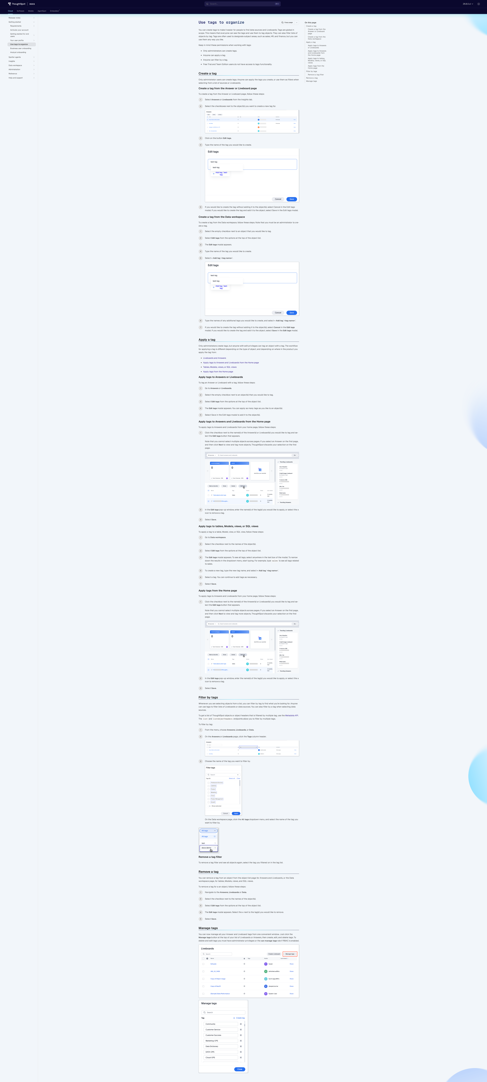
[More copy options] (296, 22)
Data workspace (15, 65)
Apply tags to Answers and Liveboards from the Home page (317, 53)
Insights (12, 61)
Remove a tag (312, 78)
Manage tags (311, 81)
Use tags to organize (19, 44)
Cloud (10, 11)
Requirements (15, 26)
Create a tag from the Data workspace (317, 38)
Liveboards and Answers (214, 358)
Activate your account (19, 30)
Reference (13, 73)
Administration (14, 69)
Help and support (16, 78)
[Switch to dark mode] (479, 4)
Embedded (54, 11)
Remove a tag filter (316, 74)
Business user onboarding (20, 48)
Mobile (31, 11)
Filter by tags (311, 71)
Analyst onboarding (18, 52)
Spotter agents (15, 57)
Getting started (15, 22)
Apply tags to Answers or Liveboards (317, 46)
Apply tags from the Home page (316, 67)
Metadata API (291, 715)
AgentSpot (42, 11)
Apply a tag (311, 42)
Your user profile (17, 40)
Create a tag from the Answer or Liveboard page (317, 31)
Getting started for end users (19, 35)
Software (20, 11)
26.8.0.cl (467, 4)
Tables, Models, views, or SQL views (220, 367)
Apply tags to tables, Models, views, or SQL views (317, 60)
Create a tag (311, 26)
